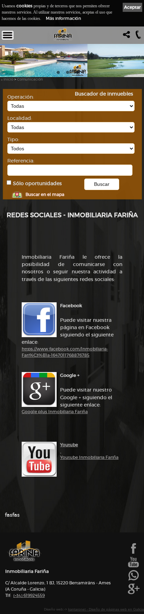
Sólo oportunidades (37, 184)
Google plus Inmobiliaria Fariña (55, 411)
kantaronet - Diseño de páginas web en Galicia (106, 609)
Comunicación (30, 79)
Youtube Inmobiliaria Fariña (89, 457)
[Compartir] (128, 36)
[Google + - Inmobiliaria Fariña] (134, 593)
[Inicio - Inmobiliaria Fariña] (62, 34)
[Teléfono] (138, 36)
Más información (63, 18)
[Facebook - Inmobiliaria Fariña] (134, 553)
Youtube (69, 444)
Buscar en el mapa (45, 194)
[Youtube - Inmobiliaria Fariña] (134, 566)
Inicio (8, 79)
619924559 (29, 595)
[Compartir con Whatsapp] (134, 580)
